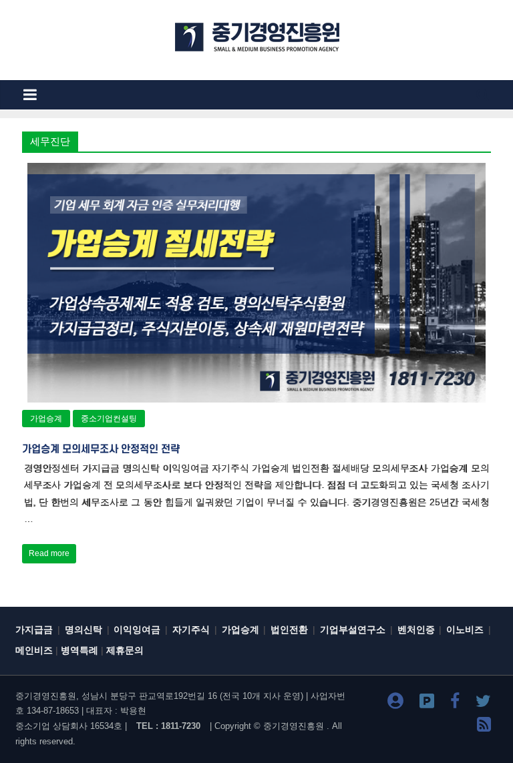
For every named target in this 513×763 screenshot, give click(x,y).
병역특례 (79, 651)
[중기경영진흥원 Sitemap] (484, 726)
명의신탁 (83, 630)
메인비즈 (34, 651)
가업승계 (46, 418)
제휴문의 (125, 651)
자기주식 (191, 630)
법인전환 (289, 630)
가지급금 (34, 630)
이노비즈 (465, 630)
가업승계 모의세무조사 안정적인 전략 (101, 449)
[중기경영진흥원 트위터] (483, 703)
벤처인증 (416, 630)
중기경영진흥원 (293, 726)
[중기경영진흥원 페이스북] (455, 703)
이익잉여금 (137, 630)
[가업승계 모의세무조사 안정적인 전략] (256, 171)
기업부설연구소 (352, 630)
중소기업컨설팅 (109, 418)
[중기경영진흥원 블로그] (395, 703)
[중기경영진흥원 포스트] (427, 703)
